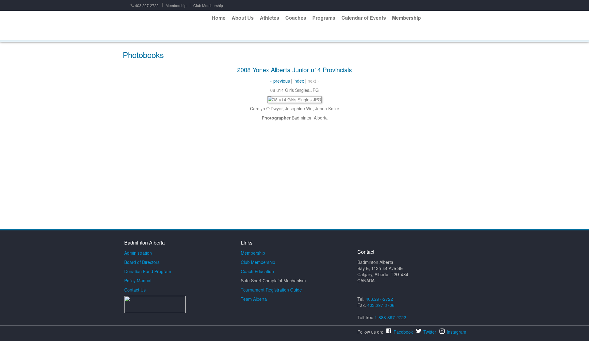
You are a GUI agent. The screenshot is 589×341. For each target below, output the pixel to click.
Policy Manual (137, 280)
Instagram (456, 332)
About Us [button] (243, 17)
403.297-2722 (147, 5)
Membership (176, 5)
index (299, 81)
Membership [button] (406, 17)
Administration (138, 253)
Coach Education (257, 271)
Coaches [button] (295, 17)
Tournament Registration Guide (271, 290)
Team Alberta (254, 299)
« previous (280, 81)
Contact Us (135, 290)
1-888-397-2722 (390, 317)
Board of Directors (142, 262)
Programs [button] (323, 17)
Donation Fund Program (147, 271)
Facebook (403, 332)
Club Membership (208, 5)
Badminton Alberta (165, 26)
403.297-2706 (381, 305)
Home (218, 17)
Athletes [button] (269, 17)
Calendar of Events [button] (363, 17)
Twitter (429, 332)
